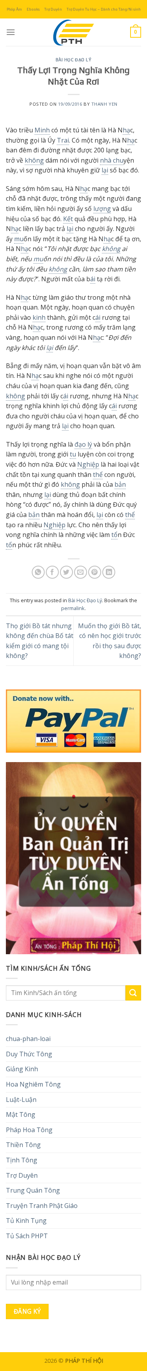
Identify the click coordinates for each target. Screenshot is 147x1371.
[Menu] (10, 32)
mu (19, 239)
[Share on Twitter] (66, 572)
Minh (42, 130)
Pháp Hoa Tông (29, 1129)
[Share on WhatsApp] (38, 572)
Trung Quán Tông (33, 1190)
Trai (63, 140)
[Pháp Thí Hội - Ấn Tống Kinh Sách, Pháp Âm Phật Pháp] (73, 32)
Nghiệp (88, 464)
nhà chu (111, 160)
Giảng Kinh (22, 1069)
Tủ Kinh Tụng (26, 1220)
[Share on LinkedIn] (108, 572)
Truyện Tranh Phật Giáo (42, 1205)
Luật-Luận (21, 1099)
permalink (73, 608)
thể (98, 474)
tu (73, 454)
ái (92, 279)
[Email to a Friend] (80, 572)
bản (120, 484)
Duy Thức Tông (29, 1054)
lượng (102, 208)
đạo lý (83, 444)
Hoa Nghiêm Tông (33, 1084)
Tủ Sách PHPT (27, 1236)
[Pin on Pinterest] (94, 572)
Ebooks (33, 9)
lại (105, 170)
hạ (126, 130)
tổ (114, 534)
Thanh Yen (104, 104)
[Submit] (133, 993)
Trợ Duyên (53, 9)
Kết (68, 218)
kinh (39, 317)
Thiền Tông (23, 1144)
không (34, 160)
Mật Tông (20, 1114)
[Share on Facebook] (52, 572)
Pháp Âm (14, 9)
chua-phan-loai (28, 1038)
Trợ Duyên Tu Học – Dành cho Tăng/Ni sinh (104, 9)
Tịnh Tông (21, 1160)
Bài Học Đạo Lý (74, 59)
